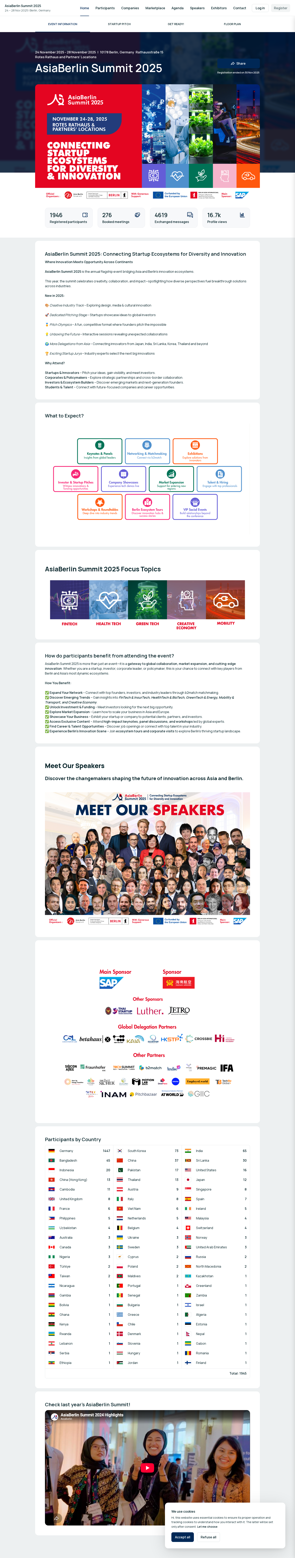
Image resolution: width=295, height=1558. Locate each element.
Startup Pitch (119, 24)
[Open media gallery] (147, 479)
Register (280, 8)
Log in (260, 8)
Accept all (182, 1537)
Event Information (62, 24)
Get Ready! (176, 24)
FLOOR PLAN (232, 24)
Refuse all (208, 1537)
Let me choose (207, 1526)
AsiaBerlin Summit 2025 (23, 6)
